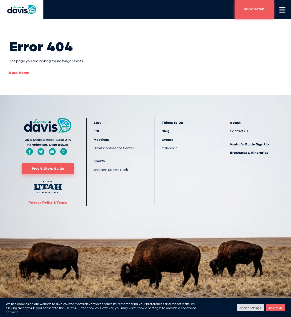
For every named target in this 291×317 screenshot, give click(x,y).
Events (167, 139)
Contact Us (239, 131)
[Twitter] (41, 151)
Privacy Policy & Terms (47, 202)
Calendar (169, 148)
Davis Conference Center (113, 148)
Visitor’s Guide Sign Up (249, 144)
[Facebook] (29, 151)
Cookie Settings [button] (250, 308)
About (235, 122)
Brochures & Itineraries (249, 152)
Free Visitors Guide (48, 168)
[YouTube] (52, 151)
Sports (99, 161)
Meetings (101, 139)
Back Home (19, 72)
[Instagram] (63, 151)
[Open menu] (282, 9)
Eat (96, 131)
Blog (166, 131)
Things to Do (172, 122)
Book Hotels (254, 9)
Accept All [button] (276, 308)
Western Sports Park (110, 169)
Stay (97, 122)
